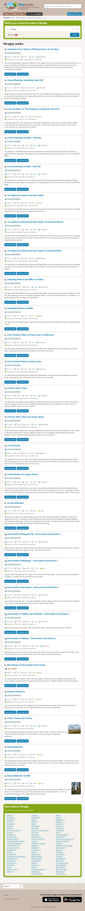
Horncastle (35, 833)
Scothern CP (60, 824)
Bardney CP (11, 817)
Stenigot (59, 843)
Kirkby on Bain (36, 837)
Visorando (6, 18)
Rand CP (59, 817)
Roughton (59, 822)
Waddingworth (61, 859)
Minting (34, 863)
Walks (15, 14)
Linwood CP (35, 848)
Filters (13, 35)
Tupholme (59, 856)
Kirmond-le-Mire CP (38, 839)
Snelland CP (60, 830)
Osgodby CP (35, 872)
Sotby (58, 833)
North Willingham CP (38, 869)
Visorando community (11, 899)
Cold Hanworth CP (13, 846)
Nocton (33, 867)
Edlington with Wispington (16, 856)
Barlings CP (11, 820)
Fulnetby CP (11, 865)
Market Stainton (36, 856)
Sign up (71, 14)
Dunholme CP (11, 850)
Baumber (10, 822)
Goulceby (34, 815)
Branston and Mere (13, 830)
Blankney (10, 828)
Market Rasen (36, 854)
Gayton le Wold (12, 869)
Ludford (34, 852)
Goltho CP (10, 872)
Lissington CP (36, 850)
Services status (35, 907)
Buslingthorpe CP (13, 839)
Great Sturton (36, 817)
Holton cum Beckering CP (40, 830)
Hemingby (34, 828)
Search (74, 35)
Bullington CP (11, 835)
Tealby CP (59, 850)
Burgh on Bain (12, 837)
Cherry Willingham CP (14, 843)
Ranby (58, 815)
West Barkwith (61, 865)
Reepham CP (60, 820)
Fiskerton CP (11, 861)
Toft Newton (60, 854)
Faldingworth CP (12, 859)
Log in (78, 14)
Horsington (35, 835)
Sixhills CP (59, 826)
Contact (6, 895)
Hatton (33, 824)
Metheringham (36, 859)
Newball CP (35, 865)
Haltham (34, 822)
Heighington (35, 826)
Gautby (9, 867)
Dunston (10, 852)
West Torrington (61, 869)
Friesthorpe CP (12, 863)
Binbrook (10, 826)
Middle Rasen (36, 861)
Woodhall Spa (60, 874)
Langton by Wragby (38, 843)
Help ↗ (22, 14)
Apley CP (10, 815)
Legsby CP (34, 846)
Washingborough (62, 863)
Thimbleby (59, 852)
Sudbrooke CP (61, 848)
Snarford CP (60, 828)
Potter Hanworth (37, 874)
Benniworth (11, 824)
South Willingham (62, 835)
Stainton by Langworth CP (65, 839)
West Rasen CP (61, 867)
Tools (6, 14)
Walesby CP (60, 861)
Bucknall (10, 833)
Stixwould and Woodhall (64, 846)
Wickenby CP (60, 872)
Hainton (34, 820)
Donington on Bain (13, 848)
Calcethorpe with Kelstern (16, 841)
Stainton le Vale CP (62, 841)
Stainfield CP (60, 837)
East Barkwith (11, 854)
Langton (34, 841)
